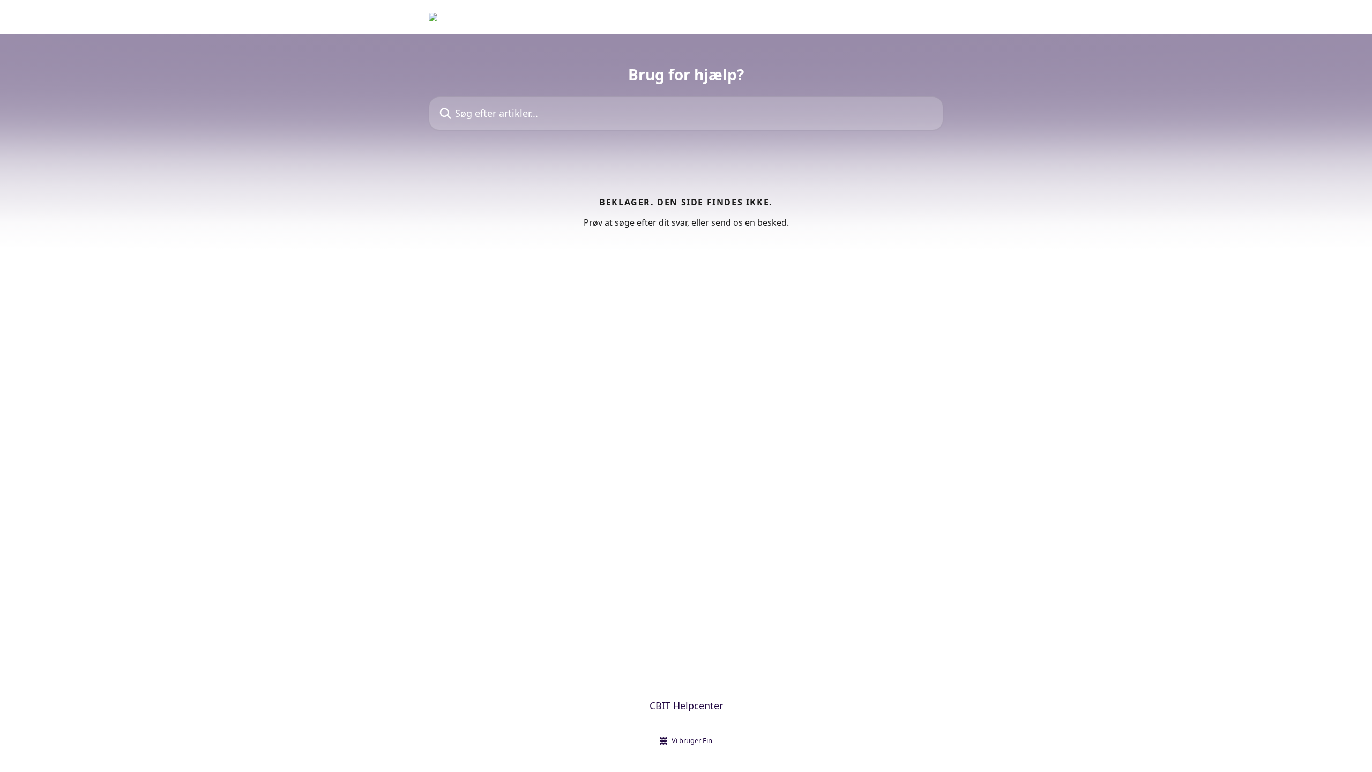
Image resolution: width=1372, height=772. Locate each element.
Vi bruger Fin (692, 740)
